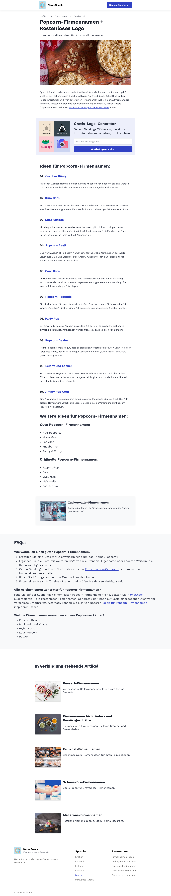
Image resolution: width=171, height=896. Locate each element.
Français (79, 870)
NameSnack (135, 594)
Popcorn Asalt (55, 245)
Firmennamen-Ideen (123, 857)
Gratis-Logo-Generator (95, 123)
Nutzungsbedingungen (124, 866)
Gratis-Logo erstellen (103, 149)
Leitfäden (44, 16)
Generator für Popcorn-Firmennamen (89, 107)
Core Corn (52, 271)
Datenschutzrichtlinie (123, 875)
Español (79, 861)
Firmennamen (61, 16)
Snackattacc (54, 220)
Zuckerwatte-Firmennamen (88, 502)
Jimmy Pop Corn (57, 391)
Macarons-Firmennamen (82, 815)
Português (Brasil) (85, 879)
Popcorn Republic (58, 296)
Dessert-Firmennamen (81, 683)
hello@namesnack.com (124, 861)
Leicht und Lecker (58, 366)
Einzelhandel (79, 16)
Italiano (79, 866)
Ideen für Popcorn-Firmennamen (124, 602)
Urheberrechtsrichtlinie (124, 870)
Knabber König (55, 176)
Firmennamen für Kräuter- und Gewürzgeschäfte (87, 718)
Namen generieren (119, 5)
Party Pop (52, 318)
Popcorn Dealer (56, 340)
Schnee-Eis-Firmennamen (84, 782)
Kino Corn (52, 198)
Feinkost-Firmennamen (81, 749)
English (79, 857)
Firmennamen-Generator (102, 569)
